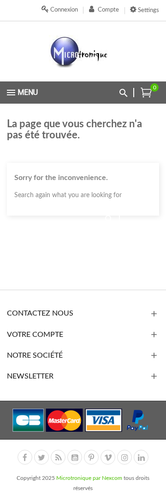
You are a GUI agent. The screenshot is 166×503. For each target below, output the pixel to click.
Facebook (25, 457)
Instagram (124, 457)
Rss (58, 457)
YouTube (74, 457)
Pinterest (91, 457)
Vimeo (108, 457)
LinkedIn (141, 457)
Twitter (41, 457)
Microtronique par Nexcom (90, 478)
